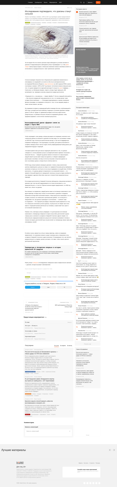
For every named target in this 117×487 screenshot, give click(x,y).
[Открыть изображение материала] (48, 40)
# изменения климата (36, 22)
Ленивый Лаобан (82, 273)
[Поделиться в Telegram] (19, 18)
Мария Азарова (37, 7)
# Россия (36, 373)
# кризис (27, 373)
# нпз (32, 373)
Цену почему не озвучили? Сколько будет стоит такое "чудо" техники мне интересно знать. (87, 297)
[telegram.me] (96, 483)
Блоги (45, 2)
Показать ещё (87, 344)
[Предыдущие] (110, 450)
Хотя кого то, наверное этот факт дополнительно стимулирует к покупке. (86, 180)
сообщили (35, 262)
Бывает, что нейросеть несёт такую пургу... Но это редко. (87, 113)
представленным (48, 84)
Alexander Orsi (81, 330)
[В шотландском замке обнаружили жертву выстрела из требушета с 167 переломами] (66, 384)
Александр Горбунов (83, 177)
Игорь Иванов (81, 284)
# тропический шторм (62, 22)
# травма (36, 395)
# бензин (38, 371)
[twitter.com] (84, 483)
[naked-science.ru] (99, 483)
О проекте (92, 463)
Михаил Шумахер (82, 293)
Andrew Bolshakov (82, 110)
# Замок (34, 393)
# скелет (51, 393)
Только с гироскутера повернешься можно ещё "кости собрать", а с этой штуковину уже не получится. (87, 192)
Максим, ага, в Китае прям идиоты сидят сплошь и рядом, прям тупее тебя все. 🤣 (87, 276)
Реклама (98, 463)
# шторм (38, 24)
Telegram (33, 287)
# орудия (39, 393)
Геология (28, 22)
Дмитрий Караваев (82, 318)
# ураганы (33, 24)
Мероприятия (53, 2)
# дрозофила (43, 414)
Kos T (79, 260)
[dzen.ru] (93, 483)
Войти (98, 2)
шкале (60, 88)
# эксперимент (29, 416)
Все (46, 317)
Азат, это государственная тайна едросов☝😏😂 (87, 203)
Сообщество (38, 2)
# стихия (54, 22)
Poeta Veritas (81, 164)
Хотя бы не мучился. (81, 157)
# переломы (45, 393)
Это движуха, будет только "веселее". (86, 123)
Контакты (86, 463)
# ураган (27, 24)
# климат (44, 22)
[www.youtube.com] (90, 483)
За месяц (69, 345)
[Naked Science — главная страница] (22, 2)
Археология (28, 393)
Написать (90, 2)
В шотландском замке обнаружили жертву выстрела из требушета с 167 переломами (39, 380)
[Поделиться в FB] (19, 11)
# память (53, 414)
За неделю (63, 345)
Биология (28, 414)
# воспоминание (34, 414)
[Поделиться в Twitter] (19, 15)
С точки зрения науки (30, 371)
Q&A (60, 2)
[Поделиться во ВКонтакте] (19, 22)
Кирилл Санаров (82, 200)
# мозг (48, 414)
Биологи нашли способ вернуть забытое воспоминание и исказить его (39, 402)
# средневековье (29, 395)
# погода (49, 22)
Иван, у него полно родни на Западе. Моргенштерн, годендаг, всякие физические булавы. (86, 147)
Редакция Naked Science (39, 328)
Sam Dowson (81, 130)
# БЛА (43, 371)
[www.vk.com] (87, 483)
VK (64, 287)
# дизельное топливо (50, 371)
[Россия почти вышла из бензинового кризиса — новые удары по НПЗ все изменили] (66, 357)
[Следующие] (114, 450)
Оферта (81, 463)
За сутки (56, 345)
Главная (30, 2)
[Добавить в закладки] (19, 8)
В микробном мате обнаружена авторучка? (87, 286)
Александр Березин (83, 211)
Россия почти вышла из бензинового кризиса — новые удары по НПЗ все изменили (41, 353)
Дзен (48, 287)
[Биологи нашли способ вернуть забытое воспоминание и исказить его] (66, 406)
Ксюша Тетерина (82, 305)
